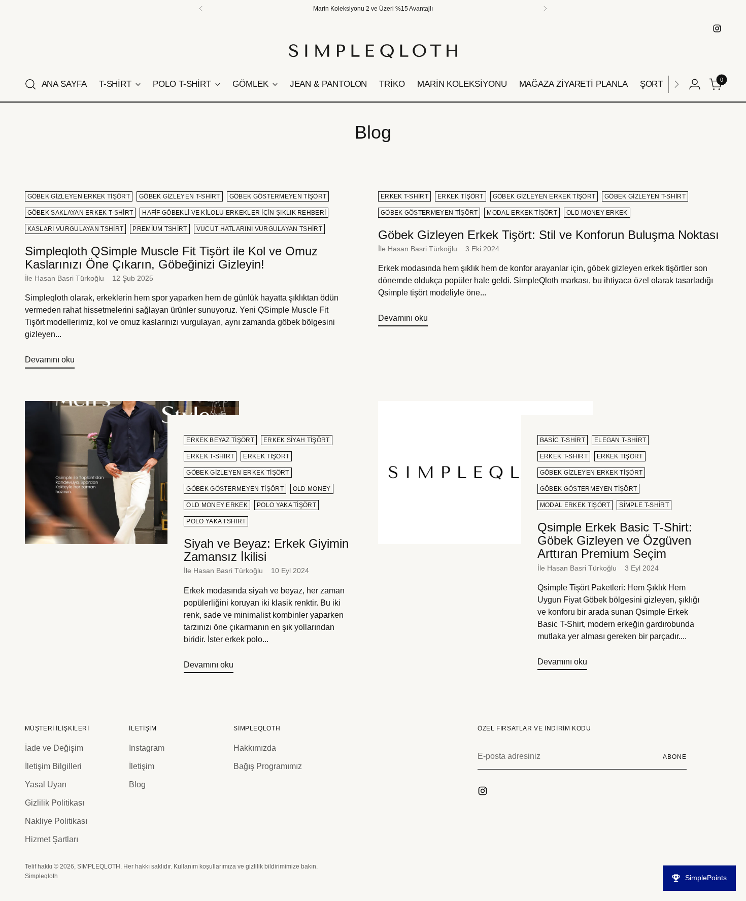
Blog (137, 784)
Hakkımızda (254, 748)
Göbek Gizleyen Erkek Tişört (78, 196)
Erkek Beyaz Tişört (220, 440)
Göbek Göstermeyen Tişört (277, 196)
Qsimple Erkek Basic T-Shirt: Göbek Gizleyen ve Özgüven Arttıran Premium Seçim (614, 540)
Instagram (146, 748)
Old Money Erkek (597, 212)
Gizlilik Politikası (54, 802)
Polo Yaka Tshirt (216, 521)
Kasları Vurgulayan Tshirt (75, 228)
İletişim (141, 766)
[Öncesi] (201, 8)
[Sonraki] (676, 84)
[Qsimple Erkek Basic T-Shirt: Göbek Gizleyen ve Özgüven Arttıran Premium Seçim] (485, 539)
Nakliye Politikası (56, 821)
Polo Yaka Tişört (286, 505)
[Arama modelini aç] (30, 84)
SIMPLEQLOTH (98, 866)
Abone (675, 756)
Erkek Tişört (460, 196)
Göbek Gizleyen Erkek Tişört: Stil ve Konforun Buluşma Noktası (548, 235)
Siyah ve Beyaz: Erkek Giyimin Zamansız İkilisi (266, 550)
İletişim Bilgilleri (53, 766)
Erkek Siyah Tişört (296, 440)
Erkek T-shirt (404, 196)
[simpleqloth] (717, 28)
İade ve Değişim (54, 748)
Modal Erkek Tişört (522, 212)
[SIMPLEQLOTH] (373, 51)
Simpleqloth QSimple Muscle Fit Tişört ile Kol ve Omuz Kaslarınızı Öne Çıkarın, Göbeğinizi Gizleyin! (171, 257)
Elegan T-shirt (620, 440)
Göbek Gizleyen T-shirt (179, 196)
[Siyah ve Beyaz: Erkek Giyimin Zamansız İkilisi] (132, 541)
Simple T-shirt (643, 505)
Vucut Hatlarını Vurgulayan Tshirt (259, 228)
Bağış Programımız (267, 766)
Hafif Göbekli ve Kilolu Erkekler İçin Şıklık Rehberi (234, 212)
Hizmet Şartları (51, 839)
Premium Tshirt (159, 228)
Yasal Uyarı (45, 784)
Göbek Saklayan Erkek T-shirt (80, 212)
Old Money (312, 488)
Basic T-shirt (562, 440)
